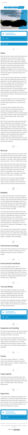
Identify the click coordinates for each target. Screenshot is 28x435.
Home (5, 7)
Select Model (10, 7)
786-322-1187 (24, 423)
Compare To (15, 7)
